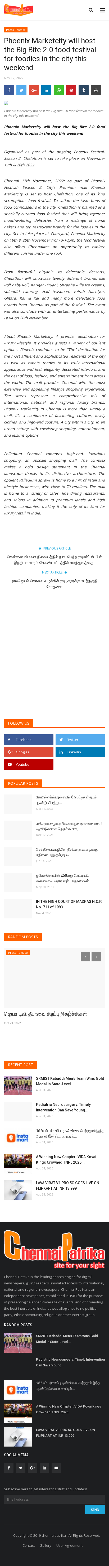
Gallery (45, 1545)
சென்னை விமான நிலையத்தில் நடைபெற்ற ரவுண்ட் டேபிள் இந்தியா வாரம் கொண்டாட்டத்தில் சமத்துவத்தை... (54, 560)
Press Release (16, 30)
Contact (28, 1545)
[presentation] (85, 956)
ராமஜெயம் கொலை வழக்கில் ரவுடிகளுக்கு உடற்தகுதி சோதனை (55, 584)
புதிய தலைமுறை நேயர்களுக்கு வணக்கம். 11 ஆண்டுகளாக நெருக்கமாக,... (70, 826)
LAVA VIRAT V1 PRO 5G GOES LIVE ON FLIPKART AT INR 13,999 (67, 1186)
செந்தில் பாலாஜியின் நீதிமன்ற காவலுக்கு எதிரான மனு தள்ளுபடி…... (67, 852)
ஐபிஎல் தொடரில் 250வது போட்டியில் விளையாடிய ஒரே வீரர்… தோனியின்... (64, 878)
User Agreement (69, 1545)
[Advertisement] (54, 657)
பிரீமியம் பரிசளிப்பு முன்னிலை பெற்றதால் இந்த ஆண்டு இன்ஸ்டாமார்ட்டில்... (70, 1133)
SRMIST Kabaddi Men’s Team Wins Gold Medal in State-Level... (70, 1081)
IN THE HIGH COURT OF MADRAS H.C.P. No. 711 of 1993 (69, 904)
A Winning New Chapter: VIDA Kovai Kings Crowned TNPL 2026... (66, 1159)
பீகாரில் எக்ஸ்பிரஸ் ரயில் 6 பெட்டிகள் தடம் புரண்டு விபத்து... (66, 800)
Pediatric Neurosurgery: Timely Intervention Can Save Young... (63, 1107)
